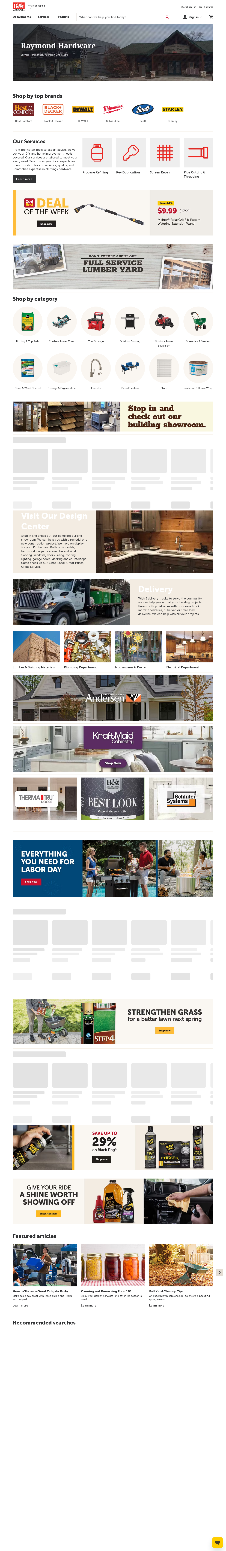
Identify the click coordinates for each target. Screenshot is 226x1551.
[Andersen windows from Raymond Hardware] (113, 698)
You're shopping (36, 5)
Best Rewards (206, 7)
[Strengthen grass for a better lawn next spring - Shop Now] (113, 1021)
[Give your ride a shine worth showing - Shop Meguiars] (113, 1201)
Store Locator (188, 7)
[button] (62, 17)
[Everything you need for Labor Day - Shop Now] (113, 868)
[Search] (167, 17)
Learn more (24, 179)
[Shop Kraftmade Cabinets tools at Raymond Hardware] (113, 749)
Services (43, 16)
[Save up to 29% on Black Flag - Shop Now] (113, 1147)
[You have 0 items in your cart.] (211, 16)
